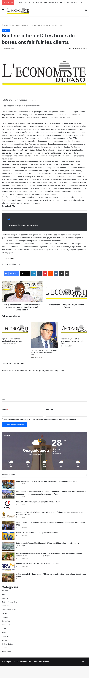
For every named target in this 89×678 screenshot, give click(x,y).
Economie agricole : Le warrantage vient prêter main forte (72, 341)
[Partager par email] (61, 273)
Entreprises (6, 621)
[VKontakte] (56, 273)
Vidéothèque (6, 652)
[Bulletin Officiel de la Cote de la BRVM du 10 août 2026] (8, 567)
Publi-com (5, 636)
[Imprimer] (67, 273)
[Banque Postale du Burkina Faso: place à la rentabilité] (8, 536)
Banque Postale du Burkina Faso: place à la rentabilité (37, 533)
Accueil (6, 25)
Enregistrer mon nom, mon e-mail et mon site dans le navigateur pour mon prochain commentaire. (40, 419)
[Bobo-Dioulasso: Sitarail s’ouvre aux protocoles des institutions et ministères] (8, 484)
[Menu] (3, 11)
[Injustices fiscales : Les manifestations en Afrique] (15, 329)
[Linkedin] (33, 273)
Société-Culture (7, 644)
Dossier (4, 613)
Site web (49, 410)
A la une (13, 25)
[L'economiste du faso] (18, 10)
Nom (4, 400)
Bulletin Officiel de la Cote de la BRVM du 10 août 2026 (37, 564)
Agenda (4, 594)
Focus (4, 629)
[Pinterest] (45, 273)
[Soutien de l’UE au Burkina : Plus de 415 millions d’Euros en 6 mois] (44, 335)
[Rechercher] (86, 11)
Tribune (4, 648)
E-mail (5, 410)
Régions (5, 640)
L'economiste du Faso (41, 662)
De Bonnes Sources (9, 609)
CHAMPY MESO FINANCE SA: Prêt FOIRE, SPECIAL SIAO (38, 502)
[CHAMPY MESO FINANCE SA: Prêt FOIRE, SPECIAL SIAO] (8, 505)
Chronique (5, 606)
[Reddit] (50, 273)
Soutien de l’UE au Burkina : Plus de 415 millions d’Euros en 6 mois (44, 352)
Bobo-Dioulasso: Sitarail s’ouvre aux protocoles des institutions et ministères (46, 481)
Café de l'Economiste (9, 602)
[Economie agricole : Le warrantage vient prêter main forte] (74, 329)
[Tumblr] (39, 273)
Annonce (5, 598)
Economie (5, 617)
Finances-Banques (8, 625)
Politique (5, 632)
